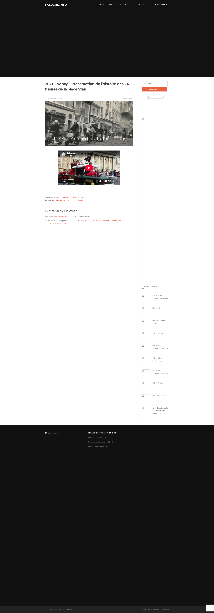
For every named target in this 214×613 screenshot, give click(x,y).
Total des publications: (96, 446)
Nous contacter (161, 5)
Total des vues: (93, 437)
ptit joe (68, 98)
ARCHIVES (112, 5)
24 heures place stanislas (65, 200)
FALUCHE (101, 5)
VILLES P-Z (147, 5)
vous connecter (60, 216)
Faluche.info (56, 4)
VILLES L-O (136, 5)
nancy (80, 200)
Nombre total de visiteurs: (97, 442)
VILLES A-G (124, 5)
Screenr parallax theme (149, 609)
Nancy (131, 98)
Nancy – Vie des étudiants (74, 197)
